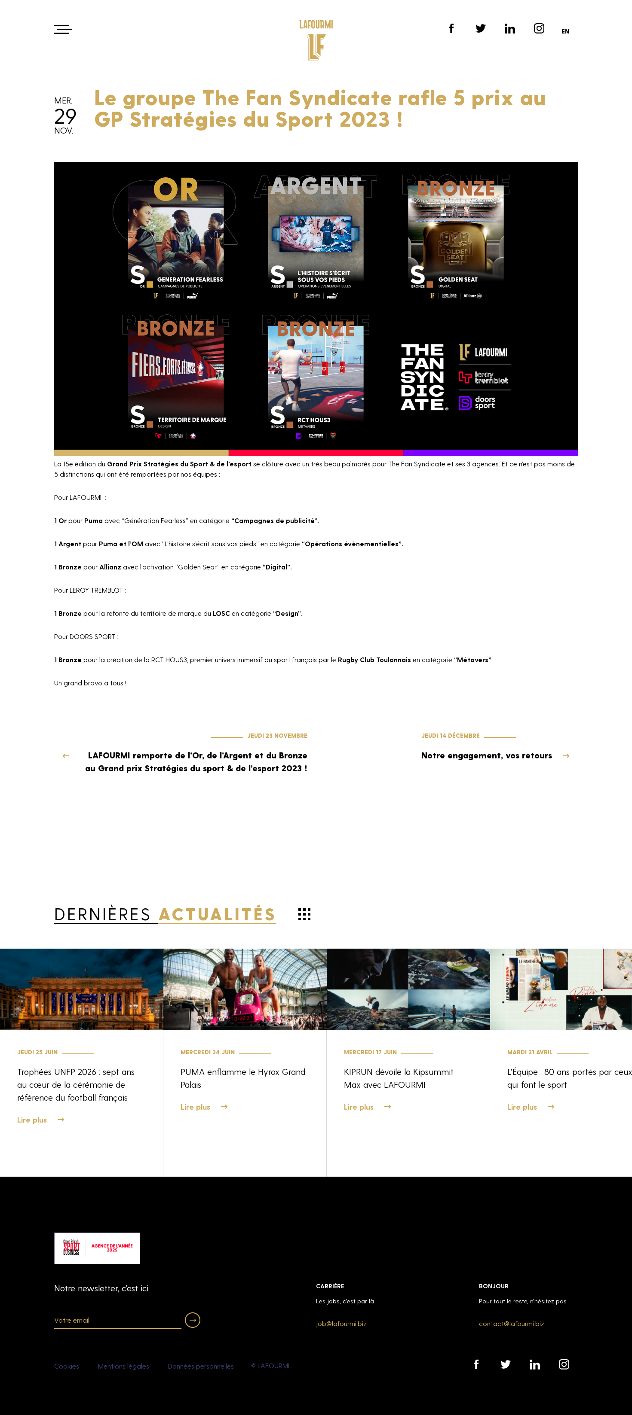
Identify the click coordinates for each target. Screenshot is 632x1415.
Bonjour (494, 1286)
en (565, 31)
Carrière (330, 1286)
